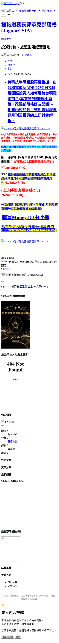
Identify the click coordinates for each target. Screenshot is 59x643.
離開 (18, 637)
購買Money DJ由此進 (25, 217)
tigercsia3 (6, 268)
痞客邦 (23, 286)
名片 (10, 68)
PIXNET (14, 596)
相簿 (10, 61)
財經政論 (27, 54)
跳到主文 (6, 39)
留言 (30, 286)
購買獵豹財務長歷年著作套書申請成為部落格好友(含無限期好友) (29, 228)
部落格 (11, 65)
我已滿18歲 (8, 637)
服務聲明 (34, 599)
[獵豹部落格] (10, 561)
